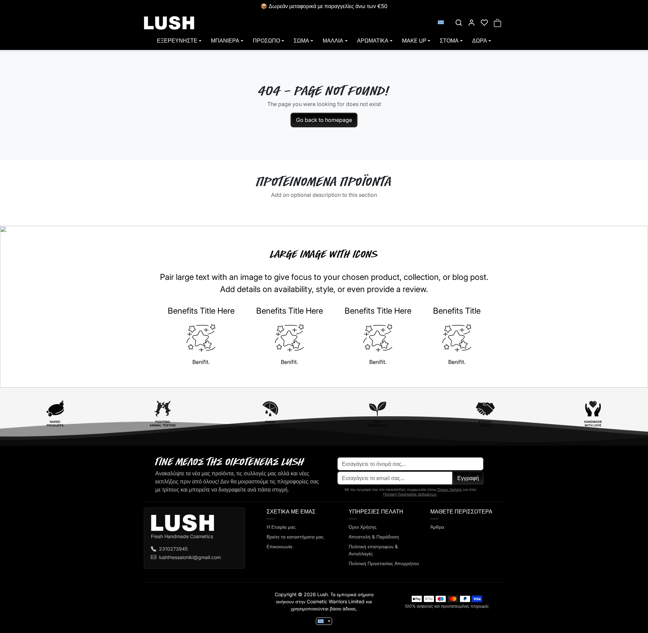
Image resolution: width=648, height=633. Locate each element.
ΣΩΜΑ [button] (301, 40)
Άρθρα (437, 527)
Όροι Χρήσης (363, 527)
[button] (458, 23)
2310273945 (173, 549)
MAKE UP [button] (414, 40)
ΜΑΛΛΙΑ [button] (333, 40)
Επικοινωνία (279, 546)
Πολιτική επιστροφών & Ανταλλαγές (373, 550)
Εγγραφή (468, 478)
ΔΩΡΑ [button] (479, 40)
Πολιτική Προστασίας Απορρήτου (384, 563)
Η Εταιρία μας (281, 527)
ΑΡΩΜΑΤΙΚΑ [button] (372, 40)
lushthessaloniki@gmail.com (190, 557)
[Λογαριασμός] (471, 23)
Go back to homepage (324, 119)
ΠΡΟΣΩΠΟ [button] (266, 40)
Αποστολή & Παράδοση (374, 536)
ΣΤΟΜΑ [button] (449, 40)
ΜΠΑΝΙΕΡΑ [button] (225, 40)
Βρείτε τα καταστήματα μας (295, 536)
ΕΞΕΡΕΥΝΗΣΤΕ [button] (177, 40)
